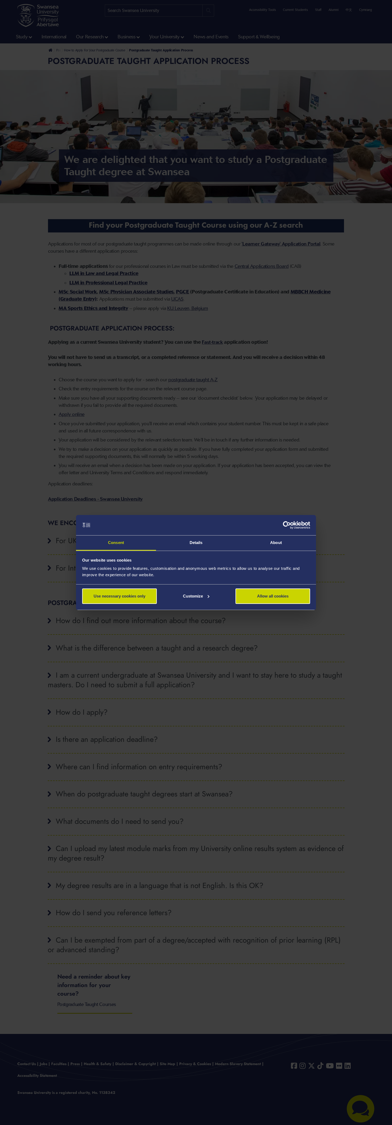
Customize (193, 596)
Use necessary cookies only (119, 596)
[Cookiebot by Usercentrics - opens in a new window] (286, 525)
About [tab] (276, 542)
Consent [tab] (116, 542)
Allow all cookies (273, 596)
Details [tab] (196, 542)
